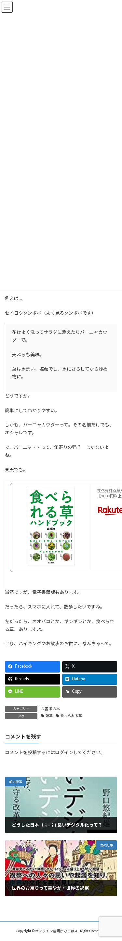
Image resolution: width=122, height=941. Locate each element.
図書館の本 (50, 708)
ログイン (64, 752)
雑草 (49, 716)
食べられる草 (71, 716)
